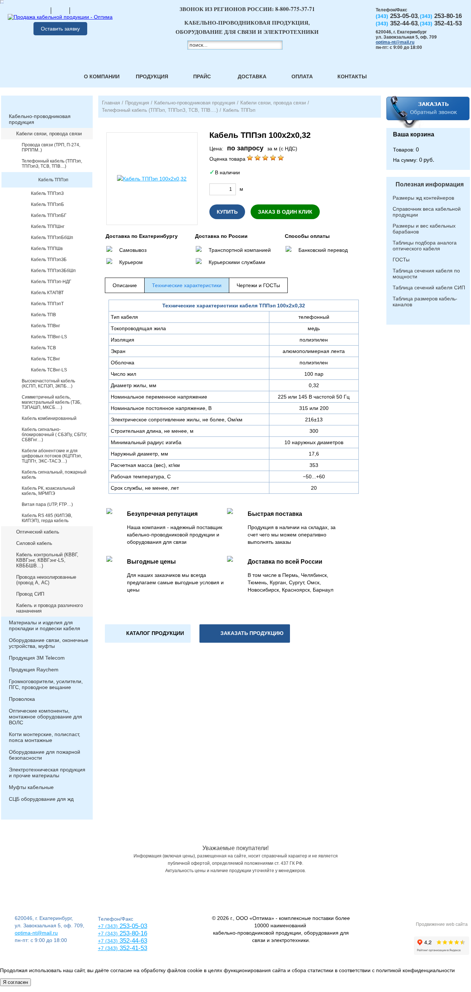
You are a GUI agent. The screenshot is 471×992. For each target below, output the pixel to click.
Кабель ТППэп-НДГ (51, 281)
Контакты (352, 76)
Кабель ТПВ (43, 314)
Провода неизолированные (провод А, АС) (46, 579)
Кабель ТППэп (53, 179)
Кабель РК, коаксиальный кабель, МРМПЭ (48, 491)
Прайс (202, 76)
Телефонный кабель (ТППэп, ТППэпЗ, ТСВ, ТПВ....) (52, 163)
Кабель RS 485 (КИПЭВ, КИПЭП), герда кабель (47, 518)
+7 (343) (108, 948)
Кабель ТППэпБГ (49, 215)
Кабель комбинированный (49, 418)
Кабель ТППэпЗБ (49, 259)
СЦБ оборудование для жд (41, 799)
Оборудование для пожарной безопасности (44, 755)
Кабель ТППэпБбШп (52, 237)
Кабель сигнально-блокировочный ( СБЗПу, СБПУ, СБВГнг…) (54, 434)
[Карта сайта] (60, 10)
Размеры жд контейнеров (423, 198)
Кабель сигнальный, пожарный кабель (54, 475)
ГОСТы (401, 260)
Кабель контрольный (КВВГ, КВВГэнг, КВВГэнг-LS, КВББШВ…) (47, 560)
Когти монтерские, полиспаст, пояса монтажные (44, 737)
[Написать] (79, 10)
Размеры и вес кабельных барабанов (424, 229)
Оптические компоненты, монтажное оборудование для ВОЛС (45, 716)
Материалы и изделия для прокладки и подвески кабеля (44, 625)
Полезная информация (430, 184)
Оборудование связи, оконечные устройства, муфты (48, 643)
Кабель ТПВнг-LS (49, 336)
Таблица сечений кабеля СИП (429, 287)
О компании (102, 76)
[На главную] (41, 10)
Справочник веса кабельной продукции (427, 212)
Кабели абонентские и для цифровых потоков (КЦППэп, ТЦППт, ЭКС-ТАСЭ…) (52, 456)
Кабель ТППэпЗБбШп (53, 270)
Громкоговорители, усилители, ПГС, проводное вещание (46, 684)
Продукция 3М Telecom (37, 658)
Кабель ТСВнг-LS (49, 369)
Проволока (22, 699)
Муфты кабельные (31, 787)
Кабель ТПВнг (45, 325)
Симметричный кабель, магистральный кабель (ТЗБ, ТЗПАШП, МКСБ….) (51, 402)
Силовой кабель (34, 543)
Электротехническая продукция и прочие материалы (47, 772)
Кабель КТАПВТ (47, 292)
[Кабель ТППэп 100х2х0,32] (152, 178)
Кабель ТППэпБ (47, 204)
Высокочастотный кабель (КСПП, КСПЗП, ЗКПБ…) (48, 383)
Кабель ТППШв (47, 248)
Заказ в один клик (285, 212)
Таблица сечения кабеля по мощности (426, 273)
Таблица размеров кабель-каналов (425, 301)
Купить (227, 212)
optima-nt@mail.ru (395, 42)
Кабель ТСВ (43, 347)
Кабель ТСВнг (45, 358)
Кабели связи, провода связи (49, 133)
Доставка (252, 76)
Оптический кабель (37, 532)
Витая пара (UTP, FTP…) (47, 504)
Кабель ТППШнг (47, 226)
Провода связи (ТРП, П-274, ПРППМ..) (51, 147)
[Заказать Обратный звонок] (428, 112)
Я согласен (15, 982)
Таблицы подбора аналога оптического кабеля (425, 245)
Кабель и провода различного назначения (49, 608)
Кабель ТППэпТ (47, 303)
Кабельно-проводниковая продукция (40, 119)
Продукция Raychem (34, 669)
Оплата (302, 76)
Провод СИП (30, 594)
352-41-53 (132, 948)
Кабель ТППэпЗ (47, 193)
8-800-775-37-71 (295, 9)
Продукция (152, 76)
